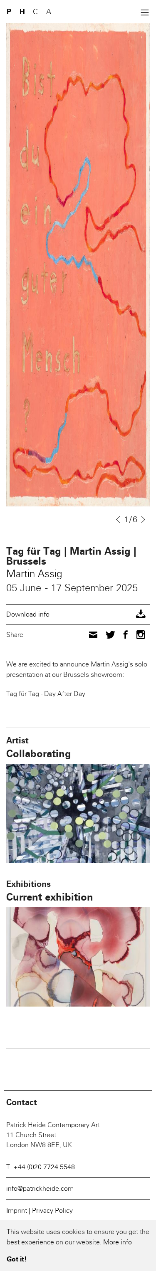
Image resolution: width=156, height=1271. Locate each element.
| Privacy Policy (51, 1210)
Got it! (17, 1259)
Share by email (93, 634)
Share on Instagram (141, 634)
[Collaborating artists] (78, 813)
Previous (118, 520)
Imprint (17, 1210)
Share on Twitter (110, 634)
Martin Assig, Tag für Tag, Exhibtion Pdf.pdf (78, 614)
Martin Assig (34, 574)
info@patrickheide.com (40, 1188)
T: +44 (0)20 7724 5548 (40, 1167)
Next (144, 520)
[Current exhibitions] (78, 957)
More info (117, 1242)
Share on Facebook (125, 634)
